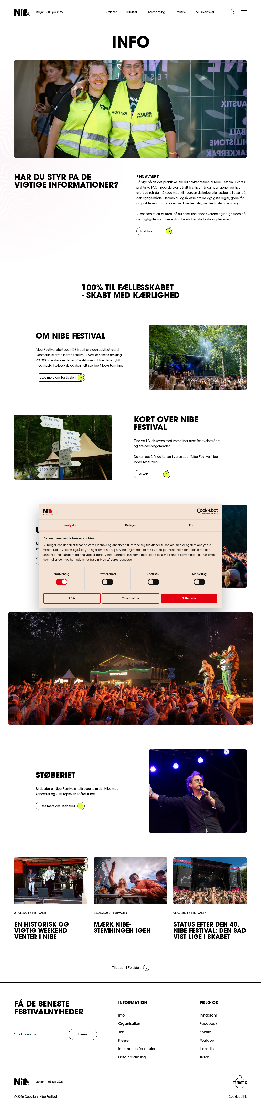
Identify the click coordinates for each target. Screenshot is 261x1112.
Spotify (205, 1032)
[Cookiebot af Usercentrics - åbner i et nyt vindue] (200, 511)
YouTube (207, 1040)
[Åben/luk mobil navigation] (244, 12)
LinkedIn (207, 1049)
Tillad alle (189, 598)
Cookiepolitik (238, 1097)
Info (121, 1015)
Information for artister (136, 1049)
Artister (111, 12)
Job (121, 1032)
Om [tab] (191, 525)
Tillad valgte (130, 598)
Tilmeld (82, 1034)
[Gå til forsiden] (38, 12)
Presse (123, 1040)
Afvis (72, 598)
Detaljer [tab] (130, 525)
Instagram (208, 1015)
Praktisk (180, 12)
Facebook (208, 1024)
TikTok (204, 1057)
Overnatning (155, 12)
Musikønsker (205, 12)
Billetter (131, 12)
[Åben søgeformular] (232, 12)
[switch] (104, 581)
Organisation (129, 1024)
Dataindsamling (132, 1057)
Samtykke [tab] (69, 525)
